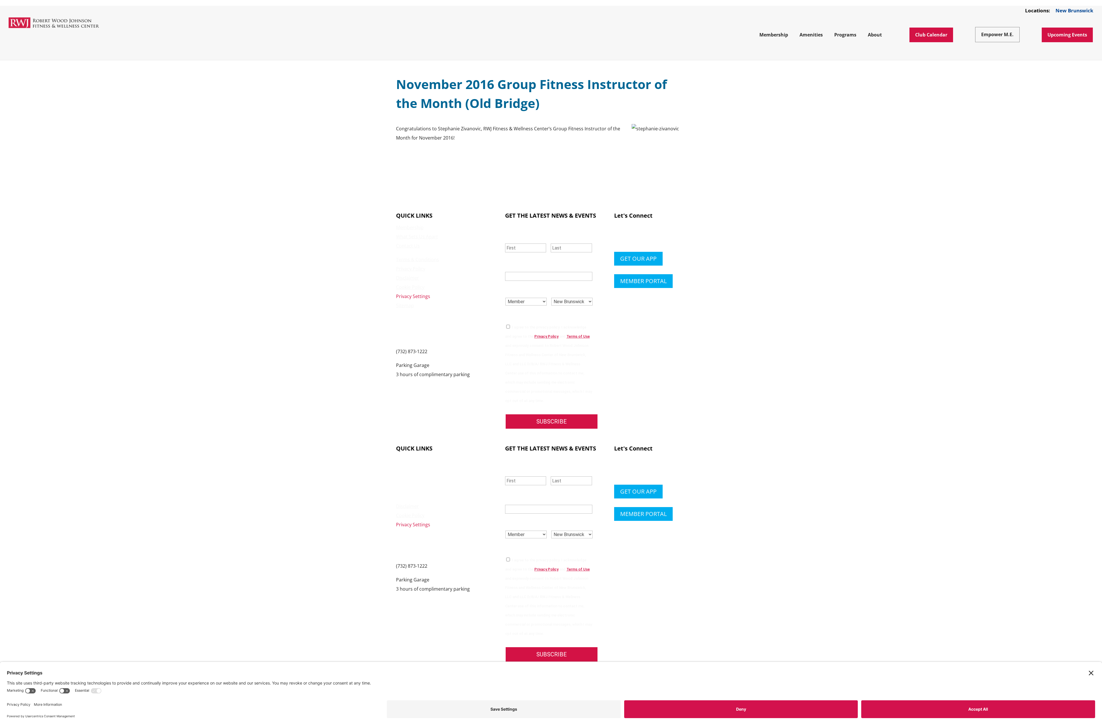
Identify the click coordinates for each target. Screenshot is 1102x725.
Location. (565, 290)
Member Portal (643, 281)
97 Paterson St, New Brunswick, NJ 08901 (440, 383)
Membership (410, 227)
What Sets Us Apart (417, 236)
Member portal (643, 514)
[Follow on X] (630, 236)
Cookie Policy (410, 287)
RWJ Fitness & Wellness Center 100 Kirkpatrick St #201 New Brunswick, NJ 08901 (428, 328)
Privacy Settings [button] (413, 296)
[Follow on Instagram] (641, 236)
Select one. (521, 290)
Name (513, 236)
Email (514, 265)
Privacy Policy (410, 269)
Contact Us (408, 246)
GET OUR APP (638, 258)
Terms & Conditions (417, 259)
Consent (518, 315)
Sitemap (405, 305)
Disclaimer (407, 278)
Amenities (407, 469)
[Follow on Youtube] (653, 236)
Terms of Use (578, 336)
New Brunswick (1074, 11)
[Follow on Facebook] (618, 236)
